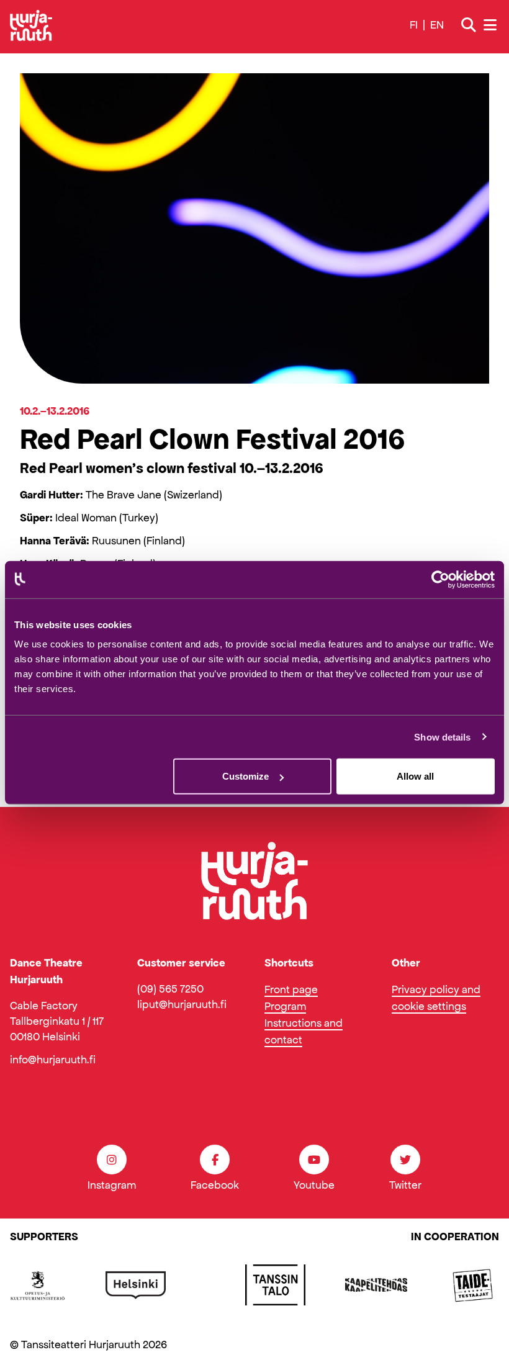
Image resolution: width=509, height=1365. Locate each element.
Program (285, 1006)
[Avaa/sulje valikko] (491, 25)
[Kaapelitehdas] (376, 1285)
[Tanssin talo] (275, 1285)
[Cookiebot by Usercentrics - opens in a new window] (440, 579)
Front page (291, 989)
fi (414, 25)
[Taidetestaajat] (473, 1285)
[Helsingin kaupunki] (136, 1285)
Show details (442, 736)
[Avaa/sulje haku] (468, 25)
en (437, 25)
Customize (245, 776)
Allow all (415, 776)
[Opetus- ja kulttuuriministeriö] (38, 1285)
